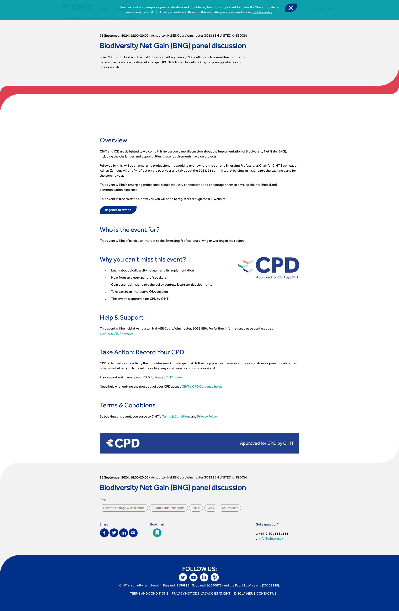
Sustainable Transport (169, 508)
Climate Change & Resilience (124, 508)
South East (230, 508)
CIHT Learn (173, 377)
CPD (211, 508)
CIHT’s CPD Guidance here (201, 387)
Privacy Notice (184, 594)
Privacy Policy (207, 417)
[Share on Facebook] (104, 532)
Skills (196, 508)
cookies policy (262, 12)
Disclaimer (243, 594)
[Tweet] (114, 532)
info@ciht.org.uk (271, 539)
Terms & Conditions (176, 417)
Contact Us (266, 594)
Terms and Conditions (149, 594)
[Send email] (133, 532)
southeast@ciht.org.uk (117, 334)
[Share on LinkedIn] (123, 532)
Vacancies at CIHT (215, 594)
